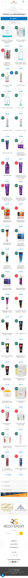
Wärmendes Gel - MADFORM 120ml (7, 244)
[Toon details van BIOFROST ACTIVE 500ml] (20, 438)
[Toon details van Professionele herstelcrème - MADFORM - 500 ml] (7, 257)
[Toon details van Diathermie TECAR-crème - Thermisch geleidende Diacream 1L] (7, 32)
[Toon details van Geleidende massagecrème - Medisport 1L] (7, 54)
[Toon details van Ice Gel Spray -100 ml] (7, 122)
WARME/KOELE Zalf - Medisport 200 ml (21, 356)
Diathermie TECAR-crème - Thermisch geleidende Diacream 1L (7, 41)
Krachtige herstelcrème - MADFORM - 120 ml (7, 311)
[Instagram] (17, 555)
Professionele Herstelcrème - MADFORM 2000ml (21, 244)
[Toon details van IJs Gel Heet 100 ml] (20, 77)
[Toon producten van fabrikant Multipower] (7, 508)
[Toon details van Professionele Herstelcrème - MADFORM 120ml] (20, 257)
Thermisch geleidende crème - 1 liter (21, 41)
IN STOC (2, 27)
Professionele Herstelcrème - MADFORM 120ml (21, 267)
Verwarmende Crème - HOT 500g (21, 402)
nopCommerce (16, 569)
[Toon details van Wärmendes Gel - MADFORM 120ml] (7, 235)
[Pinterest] (11, 555)
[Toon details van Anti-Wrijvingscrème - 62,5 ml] (7, 415)
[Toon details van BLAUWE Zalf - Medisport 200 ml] (7, 347)
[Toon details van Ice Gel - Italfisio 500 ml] (7, 99)
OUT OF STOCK (2, 50)
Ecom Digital (16, 570)
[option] (7, 508)
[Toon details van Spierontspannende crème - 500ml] (20, 415)
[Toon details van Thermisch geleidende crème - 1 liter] (20, 32)
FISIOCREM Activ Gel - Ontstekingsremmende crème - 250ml (21, 177)
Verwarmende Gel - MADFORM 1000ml (7, 221)
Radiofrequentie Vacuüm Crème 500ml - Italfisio (20, 63)
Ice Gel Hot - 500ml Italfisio (7, 86)
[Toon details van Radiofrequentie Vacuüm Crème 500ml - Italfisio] (20, 54)
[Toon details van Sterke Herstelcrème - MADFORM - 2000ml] (7, 280)
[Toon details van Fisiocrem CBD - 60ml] (7, 144)
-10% (12, 72)
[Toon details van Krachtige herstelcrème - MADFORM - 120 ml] (7, 302)
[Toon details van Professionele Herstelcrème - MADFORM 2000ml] (20, 235)
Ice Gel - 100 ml (20, 107)
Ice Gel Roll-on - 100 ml (21, 130)
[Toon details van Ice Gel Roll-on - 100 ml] (20, 122)
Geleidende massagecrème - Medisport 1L (7, 64)
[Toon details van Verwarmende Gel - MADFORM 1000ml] (7, 212)
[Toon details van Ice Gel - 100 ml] (20, 99)
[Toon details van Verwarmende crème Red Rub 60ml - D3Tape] (7, 325)
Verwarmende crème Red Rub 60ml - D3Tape (7, 334)
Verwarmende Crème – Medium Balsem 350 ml (7, 402)
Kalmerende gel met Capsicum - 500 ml (7, 447)
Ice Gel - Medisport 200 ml (21, 334)
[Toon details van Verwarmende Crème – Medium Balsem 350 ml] (7, 393)
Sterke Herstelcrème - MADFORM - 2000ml (7, 289)
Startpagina (13, 7)
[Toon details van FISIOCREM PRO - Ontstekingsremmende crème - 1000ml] (20, 144)
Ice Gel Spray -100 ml (7, 130)
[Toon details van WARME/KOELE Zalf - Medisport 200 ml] (20, 347)
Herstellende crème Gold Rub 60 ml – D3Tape (20, 311)
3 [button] (11, 513)
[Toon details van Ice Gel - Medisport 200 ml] (20, 325)
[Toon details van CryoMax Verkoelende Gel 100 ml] (20, 460)
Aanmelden (21, 533)
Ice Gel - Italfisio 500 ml (7, 107)
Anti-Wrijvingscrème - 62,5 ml (7, 424)
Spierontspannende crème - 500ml (20, 424)
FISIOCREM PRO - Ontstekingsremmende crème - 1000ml (21, 154)
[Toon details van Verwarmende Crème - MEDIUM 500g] (20, 370)
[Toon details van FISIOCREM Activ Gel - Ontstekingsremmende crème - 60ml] (20, 190)
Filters (14, 18)
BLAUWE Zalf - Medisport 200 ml (7, 356)
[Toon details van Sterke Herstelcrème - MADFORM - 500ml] (20, 280)
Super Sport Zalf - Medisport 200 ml (7, 379)
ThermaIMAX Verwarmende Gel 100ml (7, 469)
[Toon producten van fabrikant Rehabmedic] (21, 508)
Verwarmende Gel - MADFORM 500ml (20, 221)
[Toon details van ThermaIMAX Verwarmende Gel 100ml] (7, 460)
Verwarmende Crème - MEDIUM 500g (21, 379)
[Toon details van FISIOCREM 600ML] (7, 167)
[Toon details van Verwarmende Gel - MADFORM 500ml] (20, 212)
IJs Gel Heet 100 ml (20, 85)
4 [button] (12, 513)
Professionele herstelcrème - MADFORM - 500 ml (7, 267)
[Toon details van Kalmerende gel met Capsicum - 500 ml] (7, 438)
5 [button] (13, 513)
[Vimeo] (14, 555)
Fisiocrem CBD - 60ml (7, 153)
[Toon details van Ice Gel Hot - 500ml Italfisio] (7, 77)
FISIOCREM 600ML (7, 175)
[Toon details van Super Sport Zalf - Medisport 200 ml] (7, 370)
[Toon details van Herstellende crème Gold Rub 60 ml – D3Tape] (20, 302)
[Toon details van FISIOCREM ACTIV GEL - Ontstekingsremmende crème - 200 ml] (7, 190)
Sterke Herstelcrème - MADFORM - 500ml (21, 289)
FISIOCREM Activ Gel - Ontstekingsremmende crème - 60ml (21, 199)
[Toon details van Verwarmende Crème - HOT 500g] (20, 393)
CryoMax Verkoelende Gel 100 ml (21, 469)
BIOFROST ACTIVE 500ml (20, 446)
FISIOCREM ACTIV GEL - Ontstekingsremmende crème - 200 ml (7, 199)
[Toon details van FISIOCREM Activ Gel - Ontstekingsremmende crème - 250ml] (20, 167)
